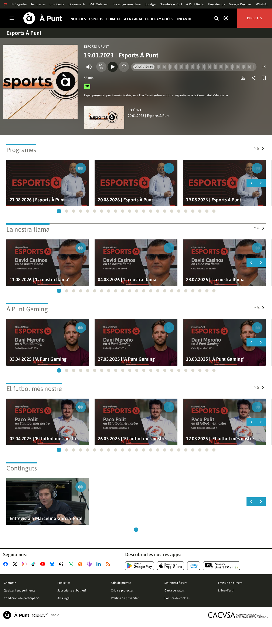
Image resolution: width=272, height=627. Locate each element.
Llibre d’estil (226, 590)
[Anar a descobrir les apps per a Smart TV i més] (221, 565)
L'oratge (150, 4)
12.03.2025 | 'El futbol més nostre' (220, 438)
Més (256, 148)
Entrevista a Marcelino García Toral (46, 518)
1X (264, 66)
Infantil (184, 19)
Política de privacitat (125, 598)
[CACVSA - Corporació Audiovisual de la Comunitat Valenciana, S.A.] (238, 615)
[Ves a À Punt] (42, 18)
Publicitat (63, 582)
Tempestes (38, 4)
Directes (254, 18)
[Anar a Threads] (62, 564)
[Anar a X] (16, 564)
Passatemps (216, 4)
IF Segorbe (19, 4)
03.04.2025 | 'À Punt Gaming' (38, 359)
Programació (157, 19)
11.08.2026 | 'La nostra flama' (39, 279)
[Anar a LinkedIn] (99, 564)
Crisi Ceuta (57, 4)
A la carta (133, 19)
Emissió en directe (230, 582)
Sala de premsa (121, 582)
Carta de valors (174, 590)
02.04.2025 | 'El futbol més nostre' (44, 438)
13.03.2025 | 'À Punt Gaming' (215, 359)
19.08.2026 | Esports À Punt (213, 199)
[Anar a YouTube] (43, 564)
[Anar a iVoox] (81, 564)
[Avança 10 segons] (124, 67)
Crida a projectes (122, 590)
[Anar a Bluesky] (53, 564)
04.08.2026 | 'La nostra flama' (127, 279)
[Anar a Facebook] (6, 564)
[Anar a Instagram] (25, 564)
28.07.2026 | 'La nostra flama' (215, 279)
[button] (59, 211)
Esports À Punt (23, 33)
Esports (96, 19)
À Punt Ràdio (195, 4)
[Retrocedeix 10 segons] (101, 67)
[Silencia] (89, 67)
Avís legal (63, 598)
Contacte (10, 582)
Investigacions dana (127, 4)
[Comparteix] (254, 78)
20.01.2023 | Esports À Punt (149, 116)
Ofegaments (76, 4)
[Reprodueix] (113, 67)
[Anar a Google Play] (139, 565)
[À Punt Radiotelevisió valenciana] (25, 615)
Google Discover (240, 4)
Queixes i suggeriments (19, 590)
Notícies (78, 19)
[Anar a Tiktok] (34, 564)
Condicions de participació (22, 598)
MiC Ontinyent (99, 4)
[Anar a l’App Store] (170, 565)
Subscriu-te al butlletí (71, 590)
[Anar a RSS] (109, 564)
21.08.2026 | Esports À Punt (37, 199)
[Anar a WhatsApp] (72, 564)
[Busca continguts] (216, 18)
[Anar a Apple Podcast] (90, 564)
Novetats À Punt (171, 4)
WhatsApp (263, 4)
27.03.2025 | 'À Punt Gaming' (127, 359)
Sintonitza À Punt (175, 582)
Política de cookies (177, 598)
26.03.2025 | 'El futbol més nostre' (132, 438)
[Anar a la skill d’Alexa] (193, 565)
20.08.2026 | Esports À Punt (125, 199)
